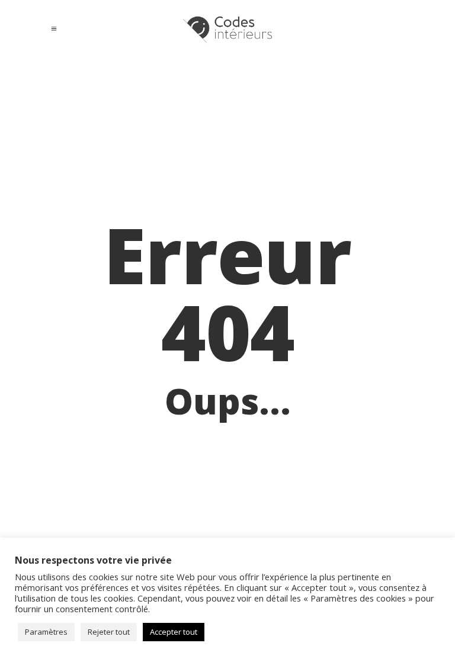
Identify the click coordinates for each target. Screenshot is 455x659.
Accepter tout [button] (173, 631)
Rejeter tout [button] (109, 631)
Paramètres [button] (46, 631)
